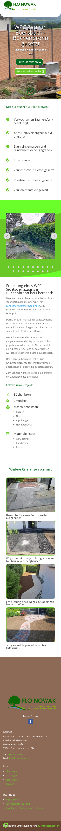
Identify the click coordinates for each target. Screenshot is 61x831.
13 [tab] (23, 271)
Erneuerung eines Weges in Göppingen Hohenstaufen (30, 603)
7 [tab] (38, 267)
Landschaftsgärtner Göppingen (23, 305)
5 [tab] (28, 267)
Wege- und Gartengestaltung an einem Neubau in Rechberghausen (30, 560)
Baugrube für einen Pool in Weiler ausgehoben (26, 516)
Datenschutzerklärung (18, 803)
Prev (7, 236)
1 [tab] (8, 267)
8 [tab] (43, 267)
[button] (6, 825)
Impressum (12, 799)
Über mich (11, 771)
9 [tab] (47, 267)
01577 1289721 (16, 754)
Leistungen (12, 775)
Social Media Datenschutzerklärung (25, 808)
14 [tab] (28, 271)
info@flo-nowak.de (19, 758)
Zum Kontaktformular (29, 71)
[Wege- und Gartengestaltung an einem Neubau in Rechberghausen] (30, 538)
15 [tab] (33, 271)
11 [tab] (13, 271)
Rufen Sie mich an (28, 61)
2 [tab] (13, 267)
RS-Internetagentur (48, 825)
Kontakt (10, 783)
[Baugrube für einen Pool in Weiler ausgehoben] (30, 495)
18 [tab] (47, 271)
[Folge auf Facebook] (30, 721)
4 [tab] (23, 267)
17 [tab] (43, 271)
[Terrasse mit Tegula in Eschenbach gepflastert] (30, 624)
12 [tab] (18, 271)
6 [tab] (33, 267)
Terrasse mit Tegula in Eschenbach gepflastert (27, 646)
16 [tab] (38, 271)
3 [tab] (18, 267)
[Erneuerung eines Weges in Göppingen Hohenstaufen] (30, 581)
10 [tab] (52, 267)
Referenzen (12, 779)
